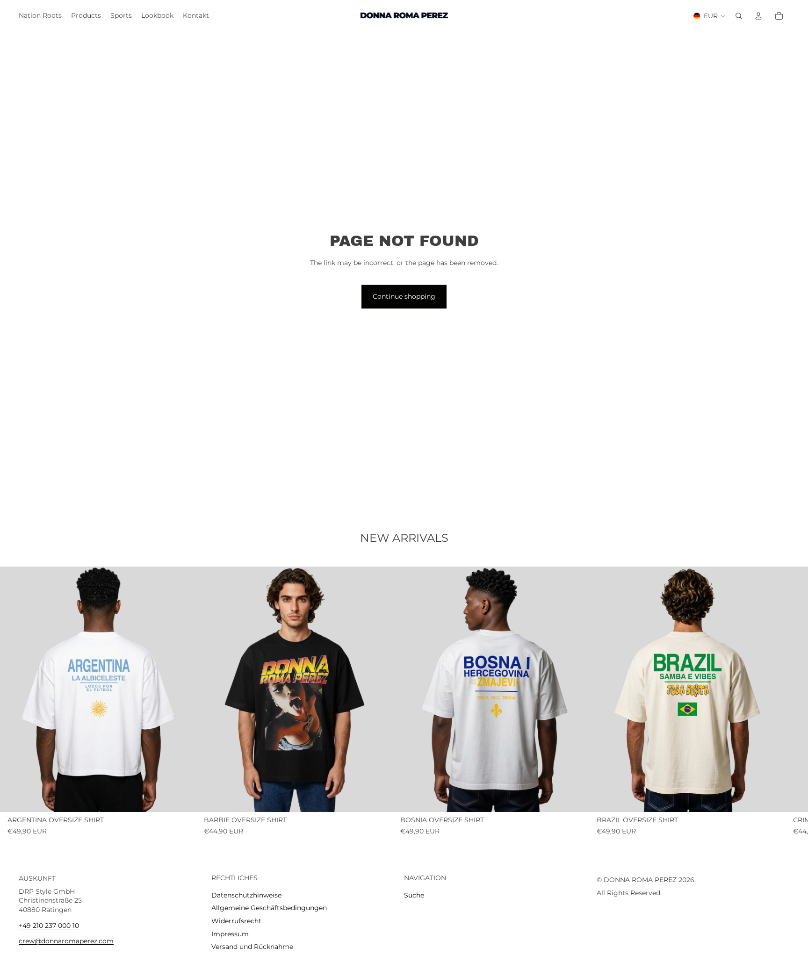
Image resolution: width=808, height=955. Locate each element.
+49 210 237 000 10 (49, 925)
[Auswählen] (181, 797)
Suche (414, 895)
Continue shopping (404, 296)
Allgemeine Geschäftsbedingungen (269, 908)
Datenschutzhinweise (246, 895)
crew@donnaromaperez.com (66, 941)
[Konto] (758, 16)
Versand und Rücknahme (252, 947)
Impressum (230, 934)
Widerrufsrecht (236, 921)
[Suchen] (739, 16)
